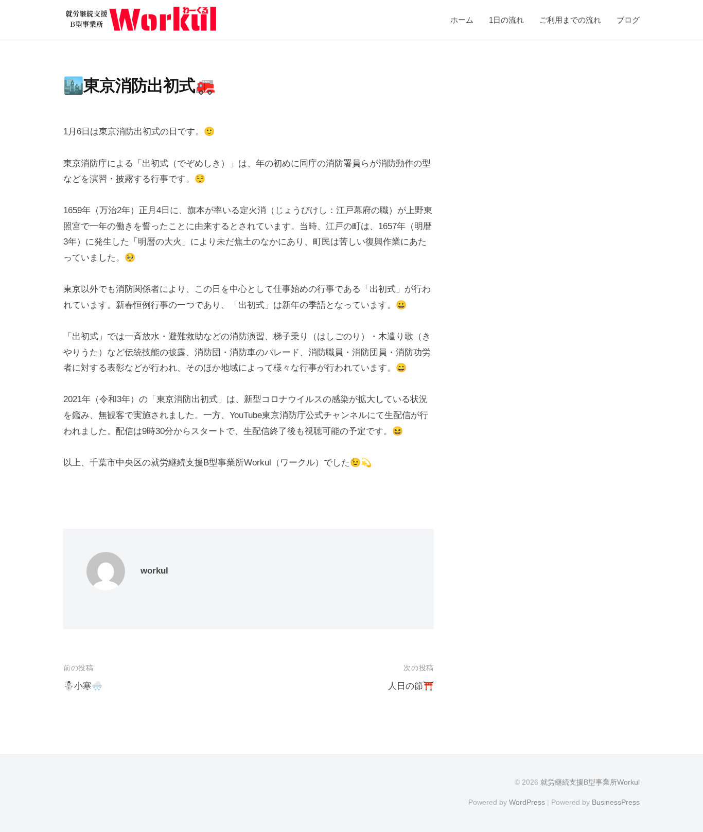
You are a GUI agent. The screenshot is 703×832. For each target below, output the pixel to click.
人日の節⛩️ (411, 686)
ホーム (461, 19)
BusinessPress (616, 802)
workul (154, 571)
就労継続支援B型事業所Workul (590, 782)
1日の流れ (506, 19)
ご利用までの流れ (570, 19)
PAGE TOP (677, 798)
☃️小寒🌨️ (82, 686)
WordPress (527, 802)
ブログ (628, 19)
